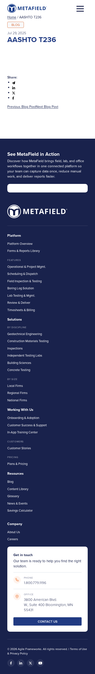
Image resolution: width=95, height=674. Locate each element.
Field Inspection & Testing (24, 281)
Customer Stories (19, 448)
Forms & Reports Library (23, 250)
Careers (12, 539)
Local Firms (15, 385)
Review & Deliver (18, 302)
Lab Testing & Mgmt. (21, 295)
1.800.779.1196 (35, 582)
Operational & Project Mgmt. (26, 266)
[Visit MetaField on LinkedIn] (20, 663)
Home (11, 17)
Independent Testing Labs (24, 355)
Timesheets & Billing (21, 310)
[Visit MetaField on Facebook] (11, 663)
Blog (10, 481)
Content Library (17, 489)
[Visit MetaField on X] (30, 663)
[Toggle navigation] (80, 8)
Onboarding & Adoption (23, 418)
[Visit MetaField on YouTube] (40, 663)
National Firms (17, 400)
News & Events (17, 503)
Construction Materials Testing (27, 341)
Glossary (13, 496)
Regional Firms (17, 393)
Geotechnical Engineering (24, 334)
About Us (13, 532)
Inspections (15, 348)
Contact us (47, 621)
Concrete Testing (18, 370)
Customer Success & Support (27, 425)
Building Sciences (19, 362)
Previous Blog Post (21, 106)
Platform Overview (20, 243)
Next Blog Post (47, 106)
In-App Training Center (22, 432)
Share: (12, 77)
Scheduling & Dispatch (22, 273)
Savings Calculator (20, 510)
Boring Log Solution (20, 288)
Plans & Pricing (17, 463)
